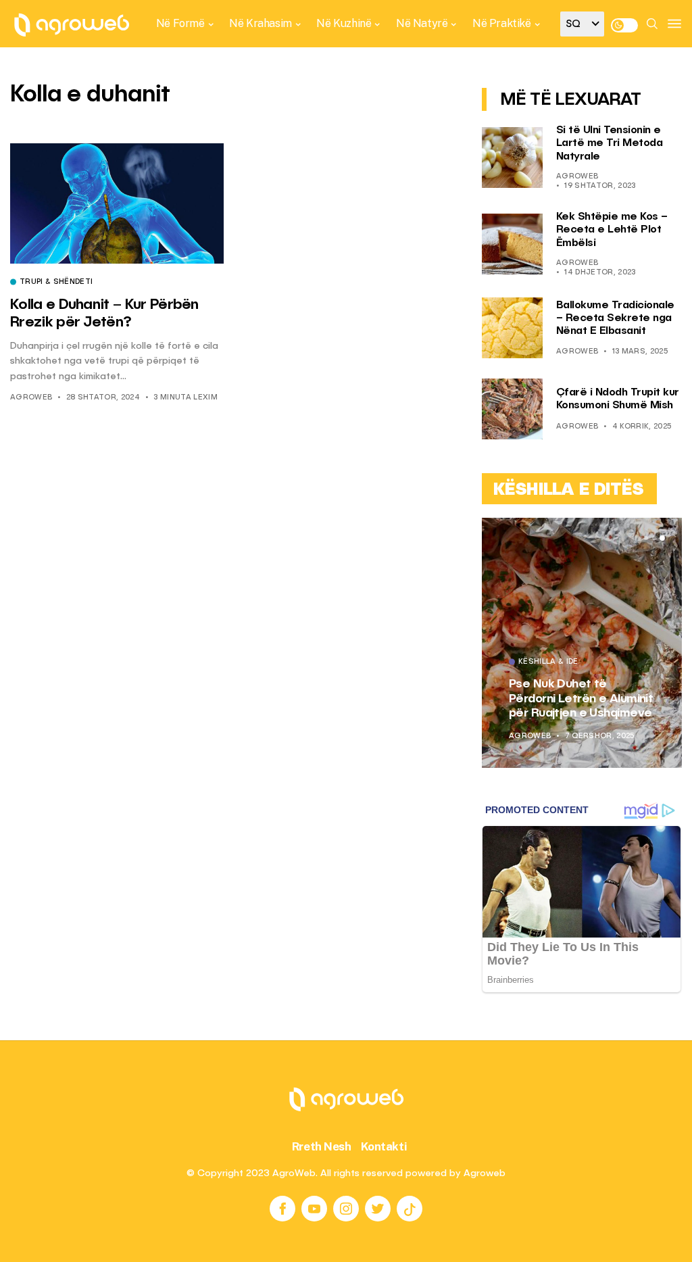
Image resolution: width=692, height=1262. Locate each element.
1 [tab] (646, 538)
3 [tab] (662, 538)
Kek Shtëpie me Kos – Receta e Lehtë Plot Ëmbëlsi (612, 230)
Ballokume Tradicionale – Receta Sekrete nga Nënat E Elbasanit (615, 318)
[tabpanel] (582, 643)
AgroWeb (31, 398)
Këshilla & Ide (548, 662)
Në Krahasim (260, 23)
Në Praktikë (501, 23)
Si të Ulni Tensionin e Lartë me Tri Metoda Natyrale (609, 143)
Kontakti (384, 1146)
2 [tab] (654, 538)
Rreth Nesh (321, 1146)
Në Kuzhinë (343, 23)
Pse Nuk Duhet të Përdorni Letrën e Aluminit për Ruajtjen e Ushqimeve (581, 698)
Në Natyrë (421, 23)
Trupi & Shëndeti (56, 282)
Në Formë (180, 23)
